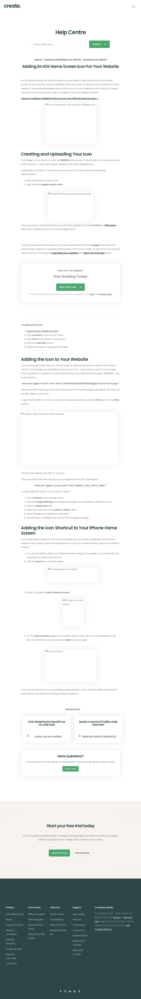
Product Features (14, 924)
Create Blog (79, 924)
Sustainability (57, 919)
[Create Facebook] (60, 991)
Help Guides (79, 914)
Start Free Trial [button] (59, 853)
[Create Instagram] (65, 991)
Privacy (116, 917)
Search (97, 44)
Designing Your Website (95, 59)
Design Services (14, 948)
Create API (11, 963)
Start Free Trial (67, 287)
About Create (57, 914)
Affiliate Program (36, 914)
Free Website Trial (15, 914)
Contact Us (78, 930)
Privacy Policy (105, 294)
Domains (77, 919)
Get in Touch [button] (70, 769)
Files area (110, 225)
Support (38, 59)
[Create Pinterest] (79, 991)
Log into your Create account (42, 331)
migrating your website (64, 253)
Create (95, 245)
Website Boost (80, 935)
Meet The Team (58, 924)
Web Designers (36, 919)
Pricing (9, 919)
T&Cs (92, 294)
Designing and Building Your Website (63, 59)
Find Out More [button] (82, 853)
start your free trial (93, 253)
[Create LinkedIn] (70, 991)
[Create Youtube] (75, 991)
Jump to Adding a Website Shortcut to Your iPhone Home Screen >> (60, 98)
